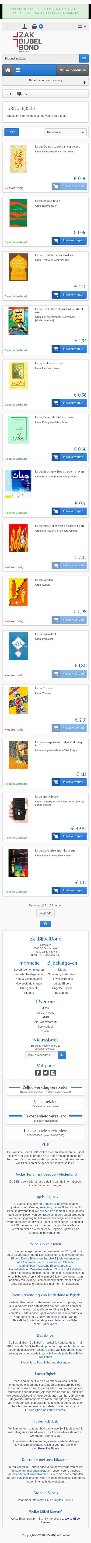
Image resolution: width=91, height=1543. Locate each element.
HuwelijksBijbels (62, 979)
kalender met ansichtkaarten (33, 1470)
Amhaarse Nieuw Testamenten (42, 1262)
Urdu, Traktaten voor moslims (54, 255)
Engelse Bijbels (62, 988)
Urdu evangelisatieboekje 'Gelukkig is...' (58, 744)
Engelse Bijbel (52, 1214)
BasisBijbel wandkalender (53, 1362)
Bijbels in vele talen (45, 1244)
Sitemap (29, 992)
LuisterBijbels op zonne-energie (45, 1410)
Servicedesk (45, 1026)
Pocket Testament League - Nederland (45, 1174)
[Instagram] (53, 1073)
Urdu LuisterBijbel (47, 796)
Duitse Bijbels (30, 1258)
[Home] (8, 70)
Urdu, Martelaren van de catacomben (59, 525)
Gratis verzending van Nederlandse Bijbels (45, 1295)
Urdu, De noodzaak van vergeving (57, 146)
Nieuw (62, 969)
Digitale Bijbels (45, 1492)
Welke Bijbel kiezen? (45, 1511)
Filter (11, 132)
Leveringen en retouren (29, 969)
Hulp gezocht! (29, 988)
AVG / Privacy (45, 1012)
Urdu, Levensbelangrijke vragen (56, 850)
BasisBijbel (62, 992)
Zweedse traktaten (41, 1269)
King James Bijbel (57, 1207)
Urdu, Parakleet (45, 634)
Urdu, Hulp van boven (49, 363)
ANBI (45, 1017)
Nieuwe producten (73, 70)
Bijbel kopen (50, 1324)
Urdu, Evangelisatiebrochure (54, 417)
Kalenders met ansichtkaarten (46, 1459)
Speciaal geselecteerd (62, 974)
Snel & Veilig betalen (29, 979)
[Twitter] (46, 1073)
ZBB (45, 1144)
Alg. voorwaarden (45, 1022)
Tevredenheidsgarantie (29, 974)
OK (84, 58)
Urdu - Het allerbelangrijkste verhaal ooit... (59, 310)
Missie (46, 1008)
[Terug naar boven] (45, 924)
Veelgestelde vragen (29, 983)
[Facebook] (38, 1073)
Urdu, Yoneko (44, 688)
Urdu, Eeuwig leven (47, 200)
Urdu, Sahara (44, 579)
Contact (45, 1031)
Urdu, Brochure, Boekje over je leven (59, 471)
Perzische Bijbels (48, 1265)
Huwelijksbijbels (71, 1269)
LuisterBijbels (62, 983)
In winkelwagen (73, 240)
